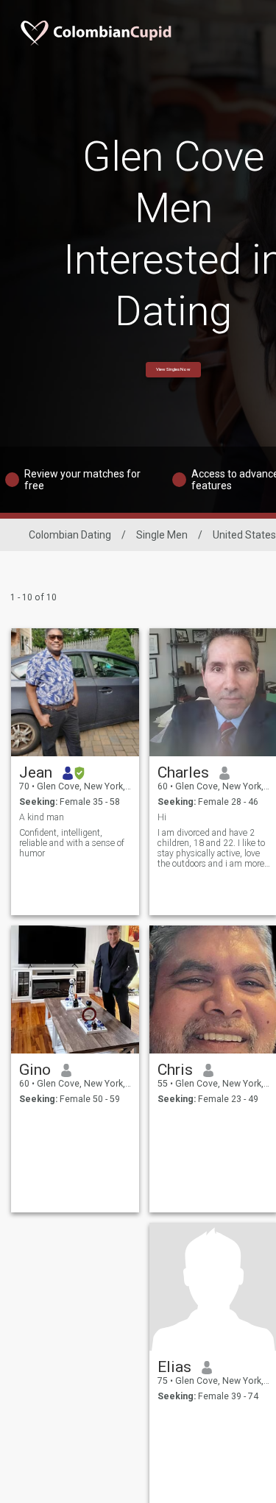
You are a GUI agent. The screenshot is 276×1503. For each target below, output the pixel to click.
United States (244, 535)
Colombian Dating (70, 535)
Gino (35, 1070)
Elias (174, 1367)
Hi (162, 817)
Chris (175, 1070)
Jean (35, 772)
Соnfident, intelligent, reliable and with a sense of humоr (71, 843)
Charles (183, 772)
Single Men (162, 535)
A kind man (41, 817)
